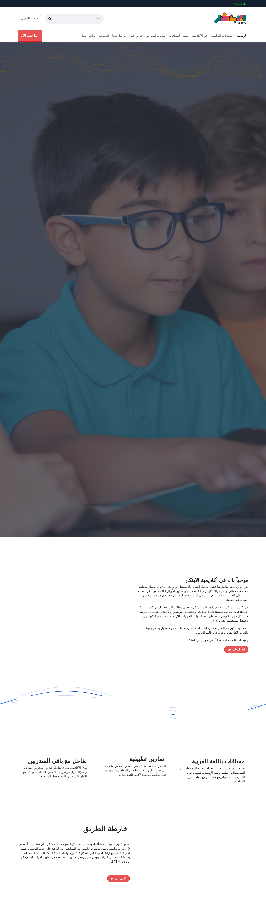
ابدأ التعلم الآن (29, 36)
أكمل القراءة (118, 878)
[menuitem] (241, 36)
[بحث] (50, 19)
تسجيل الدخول (30, 18)
